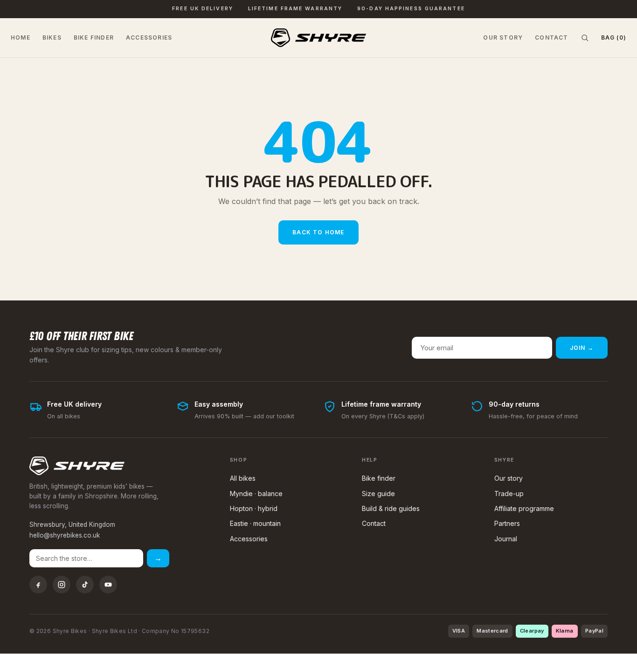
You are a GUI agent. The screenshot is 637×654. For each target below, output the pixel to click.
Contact (551, 37)
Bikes (52, 37)
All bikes (243, 478)
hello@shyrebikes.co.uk (64, 535)
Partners (507, 523)
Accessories (149, 37)
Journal (505, 539)
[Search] (585, 38)
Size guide (378, 493)
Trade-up (509, 493)
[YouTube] (108, 584)
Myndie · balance (256, 493)
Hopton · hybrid (253, 508)
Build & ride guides (391, 508)
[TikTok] (85, 584)
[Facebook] (38, 584)
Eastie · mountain (255, 523)
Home (20, 37)
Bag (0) (613, 37)
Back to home (318, 232)
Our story (503, 37)
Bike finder (94, 37)
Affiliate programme (524, 508)
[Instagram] (61, 584)
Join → (582, 347)
